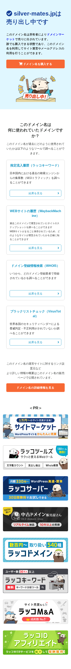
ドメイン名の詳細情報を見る (35, 387)
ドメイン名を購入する (37, 64)
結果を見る (35, 193)
